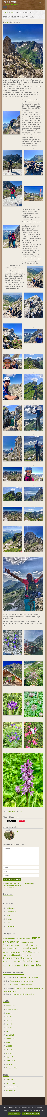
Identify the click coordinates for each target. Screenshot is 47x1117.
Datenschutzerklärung (31, 1113)
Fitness (35, 938)
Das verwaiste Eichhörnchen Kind (28, 977)
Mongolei (16, 955)
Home (7, 12)
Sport (12, 12)
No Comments (10, 811)
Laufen (26, 952)
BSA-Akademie (9, 938)
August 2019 (10, 1013)
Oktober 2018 (10, 1039)
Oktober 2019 (10, 1006)
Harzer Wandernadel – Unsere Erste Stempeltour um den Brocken (12, 886)
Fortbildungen (10, 908)
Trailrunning (14, 965)
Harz (23, 945)
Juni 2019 (9, 1020)
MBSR (10, 955)
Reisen (8, 915)
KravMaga (5, 952)
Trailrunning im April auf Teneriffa (21, 981)
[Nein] (44, 1111)
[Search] (40, 2)
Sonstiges (9, 919)
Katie (6, 22)
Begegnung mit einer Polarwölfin (23, 994)
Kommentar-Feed (12, 1087)
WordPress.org (11, 1090)
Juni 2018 (9, 1050)
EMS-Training (26, 938)
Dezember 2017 (11, 1068)
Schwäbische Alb (32, 961)
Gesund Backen (11, 912)
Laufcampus (15, 952)
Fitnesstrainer (11, 942)
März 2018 (9, 1057)
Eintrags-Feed (10, 1083)
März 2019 (9, 1031)
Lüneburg (35, 952)
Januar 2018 (10, 1064)
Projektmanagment (8, 962)
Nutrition (27, 955)
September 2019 (12, 1009)
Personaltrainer (12, 958)
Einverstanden (14, 1113)
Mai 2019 (9, 1024)
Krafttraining (34, 948)
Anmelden (9, 1080)
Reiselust (18, 961)
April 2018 (9, 1053)
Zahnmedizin (10, 926)
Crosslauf (19, 938)
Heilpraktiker (31, 945)
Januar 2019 (10, 1035)
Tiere (4, 966)
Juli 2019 (9, 1017)
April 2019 (9, 1028)
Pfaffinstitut (27, 958)
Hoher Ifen (29, 884)
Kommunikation (21, 948)
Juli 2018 (9, 1046)
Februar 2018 (10, 1061)
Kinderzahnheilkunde (8, 948)
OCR (31, 955)
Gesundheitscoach (12, 945)
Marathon (5, 955)
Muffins (22, 955)
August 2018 (10, 1042)
